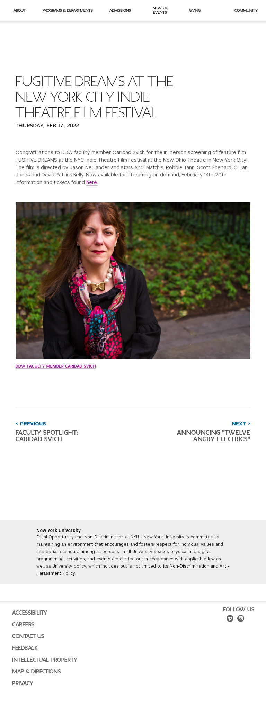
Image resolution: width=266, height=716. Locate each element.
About (20, 10)
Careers (23, 624)
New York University (58, 530)
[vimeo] (230, 619)
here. (92, 182)
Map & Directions (36, 671)
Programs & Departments (68, 10)
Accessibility (29, 613)
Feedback (25, 648)
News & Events (160, 10)
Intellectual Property (44, 660)
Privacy (23, 683)
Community (246, 10)
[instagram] (240, 619)
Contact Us (28, 636)
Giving (195, 10)
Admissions (120, 10)
